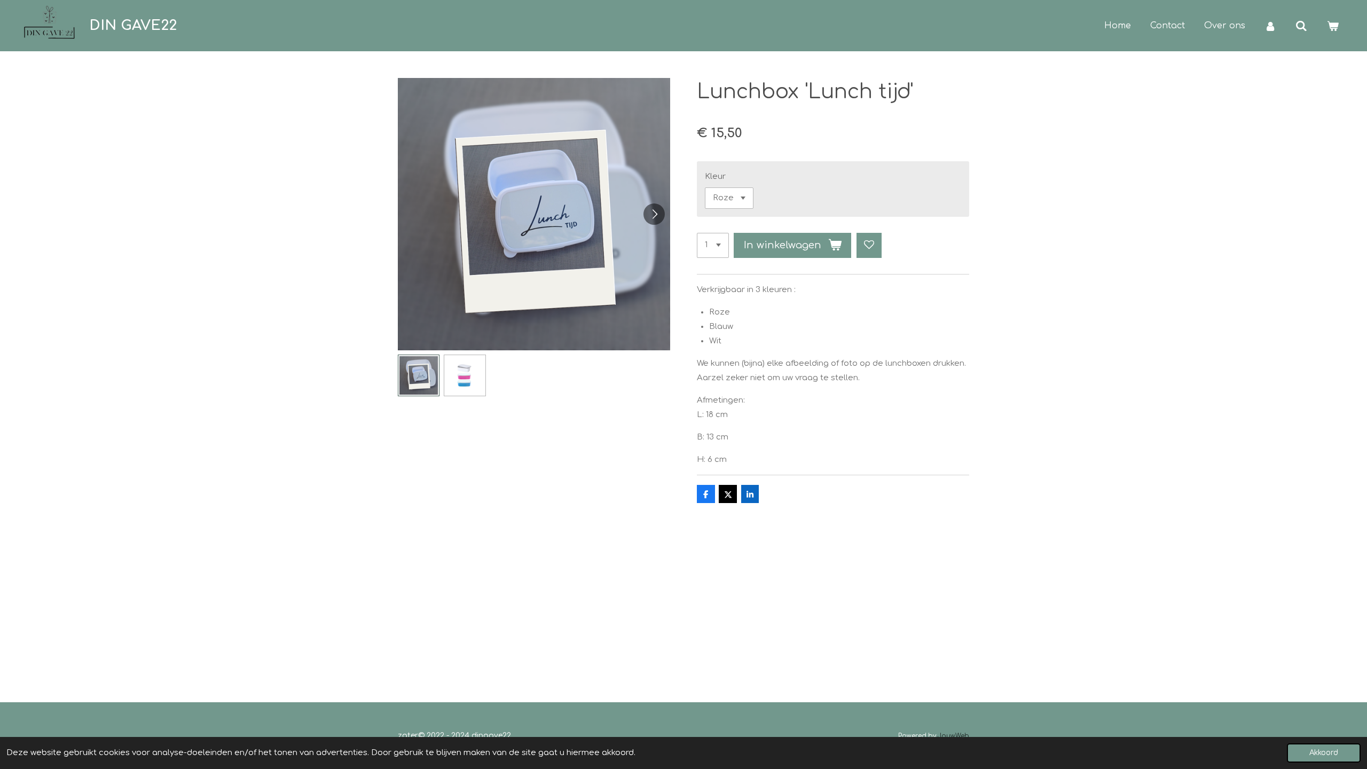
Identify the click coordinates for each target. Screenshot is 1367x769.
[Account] (1270, 25)
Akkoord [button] (1323, 753)
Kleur (715, 176)
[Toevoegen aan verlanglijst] (869, 245)
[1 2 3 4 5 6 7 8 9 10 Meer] (713, 245)
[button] (418, 375)
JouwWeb (953, 736)
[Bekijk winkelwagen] (1333, 25)
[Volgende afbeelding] (654, 214)
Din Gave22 (133, 25)
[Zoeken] (1301, 25)
